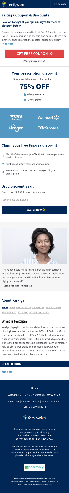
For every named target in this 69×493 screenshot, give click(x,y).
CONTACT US (33, 401)
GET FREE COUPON (32, 53)
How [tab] (12, 307)
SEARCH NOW (34, 209)
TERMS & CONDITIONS (34, 406)
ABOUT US (13, 401)
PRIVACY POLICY (50, 401)
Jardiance (7, 371)
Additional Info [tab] (39, 312)
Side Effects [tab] (9, 312)
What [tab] (5, 307)
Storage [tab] (23, 312)
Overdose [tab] (38, 307)
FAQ (23, 401)
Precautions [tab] (53, 307)
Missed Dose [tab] (23, 307)
